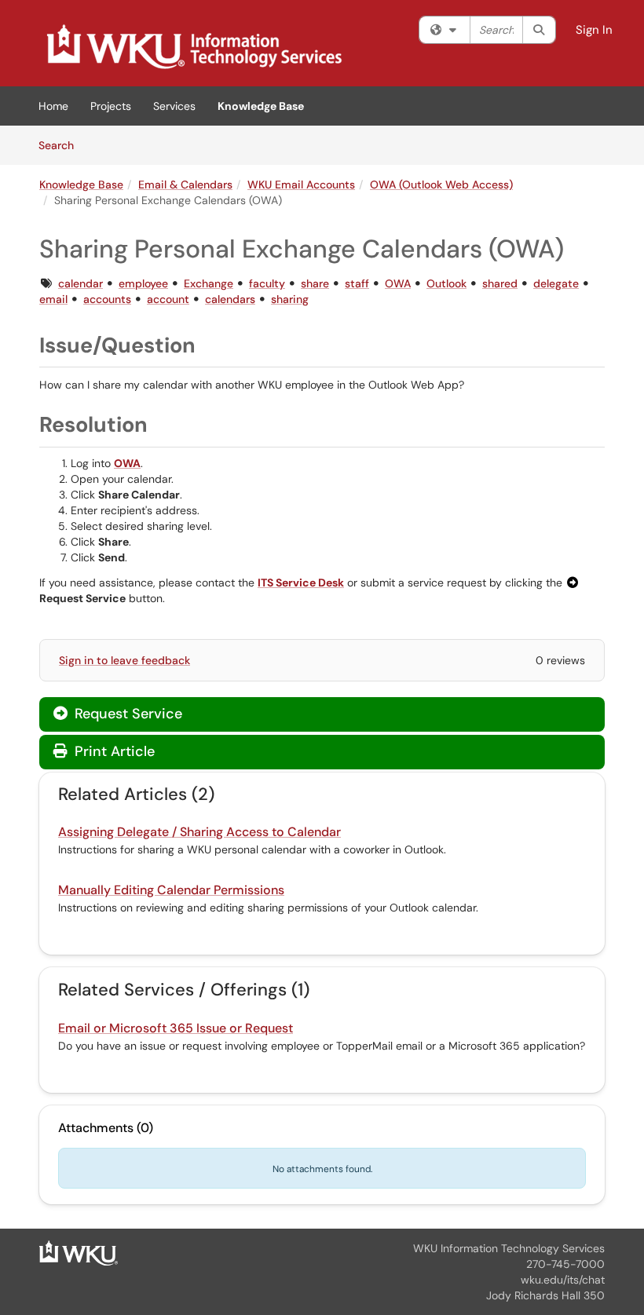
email (53, 299)
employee (143, 283)
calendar (80, 283)
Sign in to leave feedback (124, 660)
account (168, 299)
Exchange (208, 283)
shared (500, 283)
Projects (110, 106)
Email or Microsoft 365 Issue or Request (175, 1028)
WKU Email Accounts (301, 184)
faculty (267, 283)
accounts (107, 299)
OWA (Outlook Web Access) (441, 184)
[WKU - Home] (78, 1252)
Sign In (594, 30)
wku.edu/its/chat (563, 1280)
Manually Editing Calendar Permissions (171, 890)
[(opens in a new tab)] (193, 47)
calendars (230, 299)
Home (53, 106)
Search (61, 144)
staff (357, 283)
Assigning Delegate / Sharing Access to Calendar (199, 832)
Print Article (113, 751)
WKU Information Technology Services (509, 1248)
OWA (398, 283)
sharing (290, 299)
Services (174, 106)
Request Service (126, 713)
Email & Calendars (185, 184)
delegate (556, 283)
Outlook (446, 283)
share (315, 283)
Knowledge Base (261, 106)
